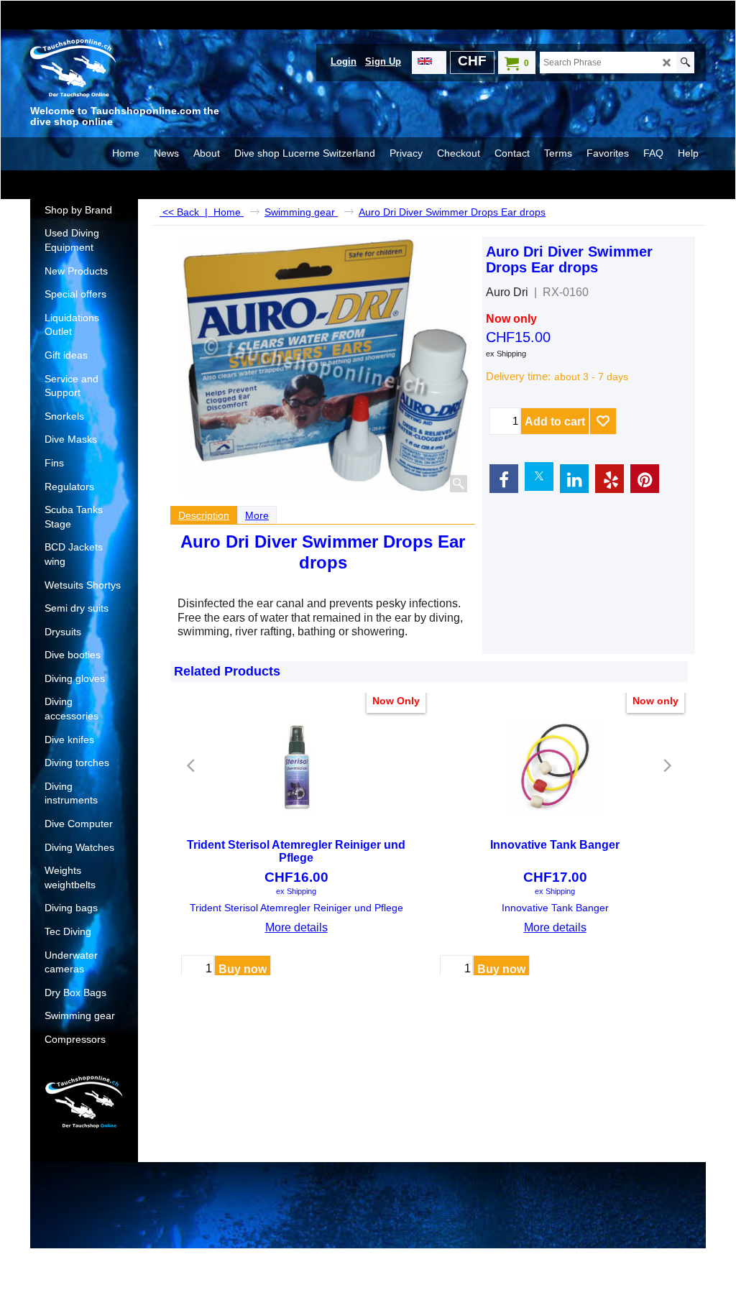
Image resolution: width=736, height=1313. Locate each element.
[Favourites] (603, 421)
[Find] (685, 62)
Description (203, 515)
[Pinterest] (644, 478)
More (257, 515)
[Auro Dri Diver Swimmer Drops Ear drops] (327, 366)
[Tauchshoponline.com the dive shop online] (138, 70)
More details (296, 927)
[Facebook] (503, 478)
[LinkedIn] (574, 478)
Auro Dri (507, 292)
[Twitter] (539, 476)
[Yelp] (609, 478)
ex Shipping (506, 353)
